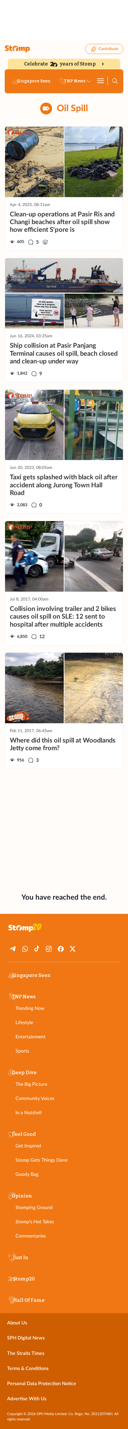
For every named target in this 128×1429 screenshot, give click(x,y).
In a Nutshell (28, 1112)
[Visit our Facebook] (61, 949)
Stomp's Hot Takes (34, 1221)
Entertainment (30, 1036)
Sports (22, 1051)
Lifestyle (24, 1022)
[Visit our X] (73, 949)
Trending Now (30, 1008)
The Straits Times (25, 1353)
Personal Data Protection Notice (41, 1383)
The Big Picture (31, 1084)
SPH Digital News (26, 1338)
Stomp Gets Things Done (41, 1160)
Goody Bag (26, 1174)
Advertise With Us (26, 1398)
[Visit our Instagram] (49, 949)
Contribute (108, 49)
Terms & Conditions (28, 1368)
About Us (17, 1323)
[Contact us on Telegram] (13, 949)
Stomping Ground (34, 1207)
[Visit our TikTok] (37, 949)
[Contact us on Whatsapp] (25, 949)
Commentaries (30, 1236)
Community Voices (34, 1098)
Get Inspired (28, 1146)
